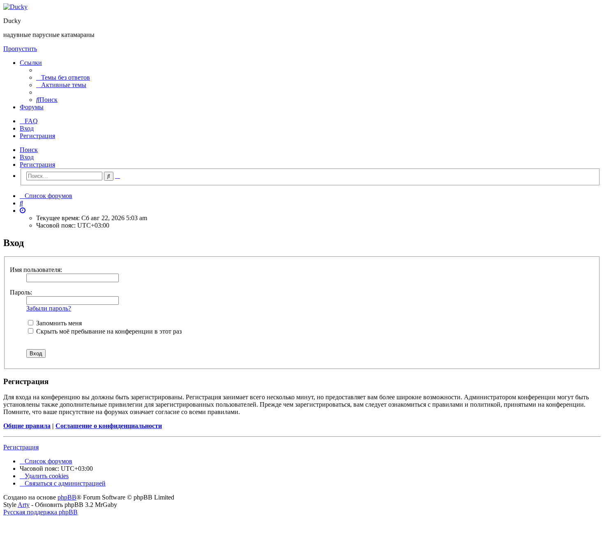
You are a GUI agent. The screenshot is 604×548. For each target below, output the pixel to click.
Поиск (29, 149)
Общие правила (27, 425)
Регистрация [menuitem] (37, 135)
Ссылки (31, 62)
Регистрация (37, 164)
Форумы (32, 107)
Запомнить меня (58, 323)
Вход (27, 157)
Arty (24, 504)
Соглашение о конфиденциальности (108, 425)
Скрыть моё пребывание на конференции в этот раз (108, 331)
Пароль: (21, 292)
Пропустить (20, 48)
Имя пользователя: (36, 269)
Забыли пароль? (48, 308)
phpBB (67, 497)
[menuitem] (63, 77)
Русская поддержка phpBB (40, 512)
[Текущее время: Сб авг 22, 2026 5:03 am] (22, 210)
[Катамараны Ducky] (15, 6)
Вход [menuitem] (27, 128)
